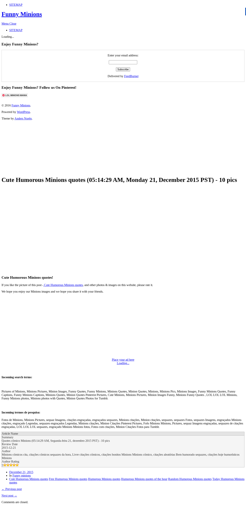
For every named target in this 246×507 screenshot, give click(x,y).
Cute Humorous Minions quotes (63, 285)
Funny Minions (22, 14)
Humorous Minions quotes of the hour (144, 479)
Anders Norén (23, 118)
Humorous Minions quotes (104, 479)
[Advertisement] (95, 147)
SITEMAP (15, 4)
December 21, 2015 (21, 472)
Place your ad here (123, 359)
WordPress (23, 112)
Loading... (123, 363)
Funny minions (21, 475)
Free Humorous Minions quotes (68, 479)
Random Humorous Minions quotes (190, 479)
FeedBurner (131, 76)
